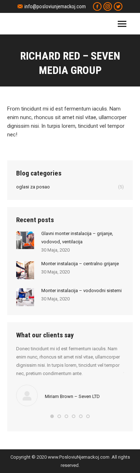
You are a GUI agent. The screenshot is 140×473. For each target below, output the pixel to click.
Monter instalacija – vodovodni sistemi (81, 290)
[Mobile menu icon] (122, 23)
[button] (52, 416)
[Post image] (25, 240)
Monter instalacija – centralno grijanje (80, 263)
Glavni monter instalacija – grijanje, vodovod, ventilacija (77, 237)
